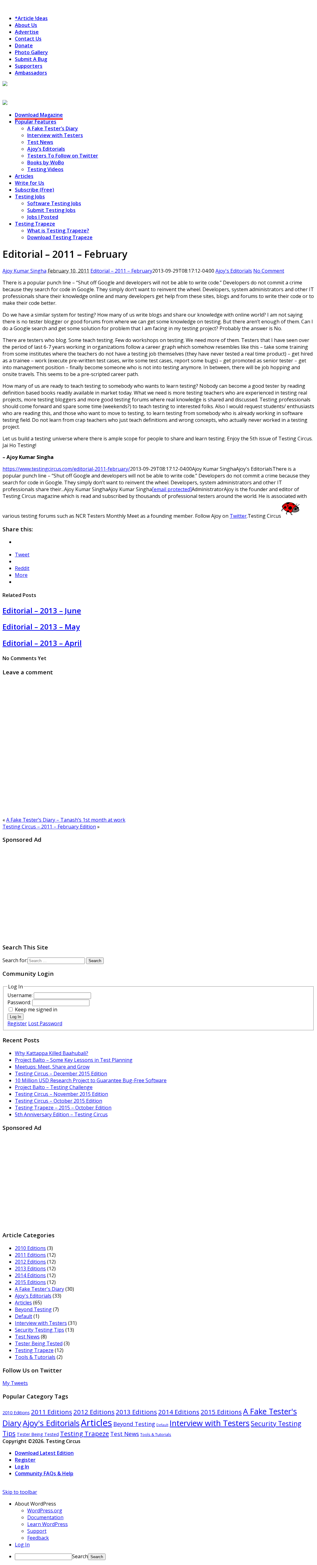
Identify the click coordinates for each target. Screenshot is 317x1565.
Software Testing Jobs (54, 203)
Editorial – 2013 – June (41, 610)
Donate (24, 45)
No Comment (268, 270)
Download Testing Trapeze (60, 237)
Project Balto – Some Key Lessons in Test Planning (73, 1060)
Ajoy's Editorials (233, 270)
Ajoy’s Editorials (46, 148)
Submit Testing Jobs (51, 210)
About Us (26, 25)
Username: (20, 995)
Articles (24, 176)
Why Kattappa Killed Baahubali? (51, 1053)
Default (23, 1316)
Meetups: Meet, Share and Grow (52, 1066)
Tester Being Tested (39, 1343)
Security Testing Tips (39, 1329)
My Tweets (15, 1383)
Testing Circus (19, 91)
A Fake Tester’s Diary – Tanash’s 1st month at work (65, 819)
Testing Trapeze (35, 223)
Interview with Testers (55, 135)
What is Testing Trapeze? (58, 230)
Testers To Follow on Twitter (62, 155)
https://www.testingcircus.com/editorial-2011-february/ (66, 468)
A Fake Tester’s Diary (52, 128)
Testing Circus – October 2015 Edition (58, 1100)
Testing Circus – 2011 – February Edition (49, 826)
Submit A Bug (31, 59)
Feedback (38, 1537)
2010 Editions (30, 1248)
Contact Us (28, 38)
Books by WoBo (45, 162)
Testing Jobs (30, 196)
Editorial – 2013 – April (42, 643)
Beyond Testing (33, 1309)
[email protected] (172, 489)
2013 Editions (30, 1268)
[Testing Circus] (21, 84)
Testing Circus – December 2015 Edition (61, 1073)
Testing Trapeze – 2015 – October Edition (63, 1107)
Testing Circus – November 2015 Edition (61, 1094)
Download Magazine (39, 114)
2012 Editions (30, 1261)
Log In (15, 1016)
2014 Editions (30, 1275)
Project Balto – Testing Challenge (54, 1087)
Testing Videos (45, 169)
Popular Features (35, 121)
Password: (19, 1002)
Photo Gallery (31, 52)
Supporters (28, 66)
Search (80, 1556)
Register (17, 1023)
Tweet (22, 554)
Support (36, 1531)
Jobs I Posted (42, 217)
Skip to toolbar (19, 1492)
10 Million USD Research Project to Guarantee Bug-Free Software (91, 1080)
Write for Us (29, 182)
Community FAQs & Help (44, 1473)
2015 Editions (30, 1282)
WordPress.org (44, 1510)
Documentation (45, 1517)
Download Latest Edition (44, 1453)
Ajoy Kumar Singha (24, 270)
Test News (40, 142)
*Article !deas (31, 18)
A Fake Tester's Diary (39, 1289)
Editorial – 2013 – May (41, 626)
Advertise (27, 31)
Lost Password (45, 1023)
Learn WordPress (47, 1524)
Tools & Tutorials (35, 1357)
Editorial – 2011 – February (121, 270)
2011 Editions (30, 1255)
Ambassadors (31, 72)
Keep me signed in (36, 1009)
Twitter (238, 515)
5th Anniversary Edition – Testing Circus (61, 1114)
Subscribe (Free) (34, 189)
